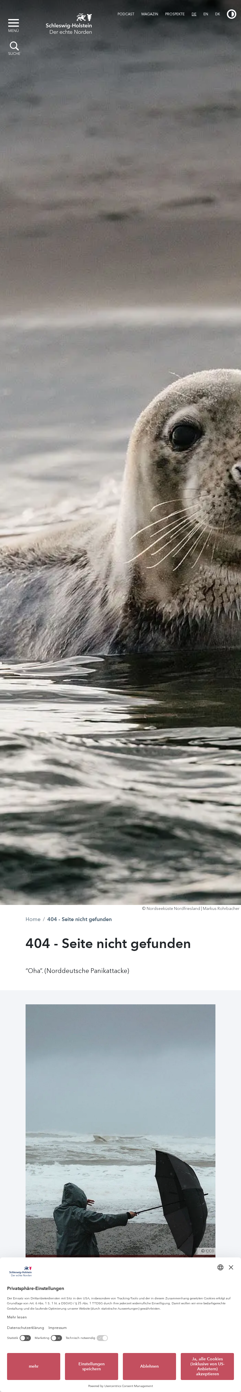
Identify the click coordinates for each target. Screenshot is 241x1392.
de (194, 14)
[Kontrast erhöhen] (231, 14)
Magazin (149, 14)
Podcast (126, 14)
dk (217, 14)
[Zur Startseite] (68, 23)
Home (33, 919)
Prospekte (175, 14)
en (205, 14)
